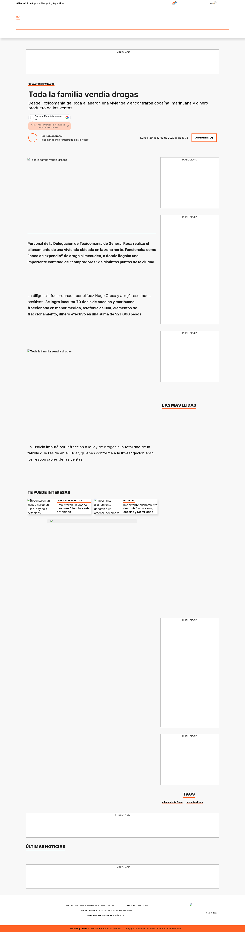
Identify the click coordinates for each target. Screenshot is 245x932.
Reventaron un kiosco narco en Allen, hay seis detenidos (73, 508)
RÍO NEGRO (129, 501)
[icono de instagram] (219, 18)
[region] (122, 61)
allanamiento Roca (172, 802)
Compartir (201, 137)
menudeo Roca (194, 802)
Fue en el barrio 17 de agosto (69, 501)
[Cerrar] (68, 126)
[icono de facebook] (204, 18)
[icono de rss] (226, 18)
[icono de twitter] (211, 18)
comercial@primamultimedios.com (89, 905)
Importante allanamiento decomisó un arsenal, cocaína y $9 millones (140, 508)
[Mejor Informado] (122, 18)
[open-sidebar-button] (18, 18)
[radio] (164, 3)
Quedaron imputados (41, 84)
